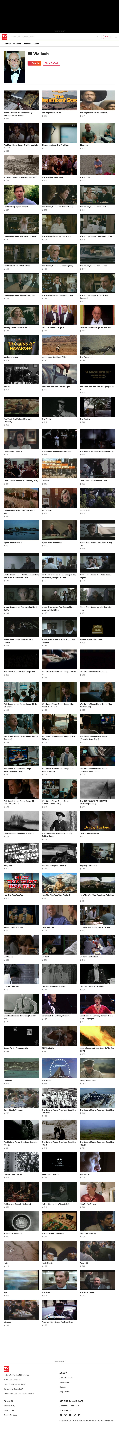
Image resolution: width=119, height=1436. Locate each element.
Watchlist (35, 63)
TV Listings (17, 44)
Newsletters (64, 1382)
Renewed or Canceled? (13, 1389)
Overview (7, 44)
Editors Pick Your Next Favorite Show (19, 1394)
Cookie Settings (10, 1415)
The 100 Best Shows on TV (14, 1384)
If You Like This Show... (13, 1380)
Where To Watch (51, 63)
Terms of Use (9, 1410)
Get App (108, 37)
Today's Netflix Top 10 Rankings (16, 1375)
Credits (36, 44)
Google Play (74, 1406)
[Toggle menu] (116, 37)
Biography (27, 44)
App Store (64, 1406)
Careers (63, 1387)
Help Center (64, 1392)
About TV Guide (66, 1378)
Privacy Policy (9, 1406)
